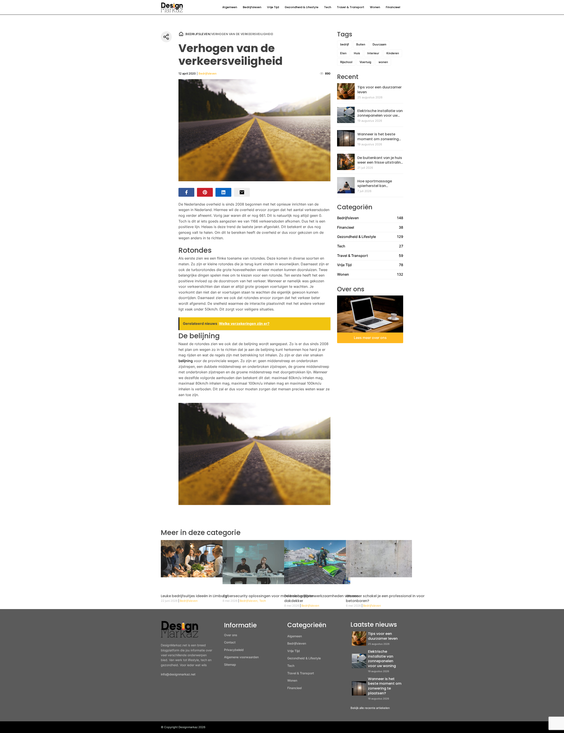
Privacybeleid (234, 650)
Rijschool (346, 62)
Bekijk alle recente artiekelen (370, 708)
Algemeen (229, 7)
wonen (383, 62)
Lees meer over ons (370, 337)
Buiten (360, 44)
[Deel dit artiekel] (166, 36)
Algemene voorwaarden (241, 657)
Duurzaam (379, 44)
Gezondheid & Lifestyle (301, 7)
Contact (230, 642)
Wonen (375, 7)
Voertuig (365, 62)
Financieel (393, 7)
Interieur (373, 53)
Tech (327, 7)
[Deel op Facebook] (186, 192)
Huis (357, 53)
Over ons (230, 635)
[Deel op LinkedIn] (223, 192)
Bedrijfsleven (252, 7)
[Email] (242, 192)
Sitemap (230, 664)
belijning (185, 361)
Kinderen (392, 53)
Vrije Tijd (273, 7)
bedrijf (344, 44)
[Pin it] (205, 192)
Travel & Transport (350, 7)
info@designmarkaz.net (178, 674)
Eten (343, 53)
